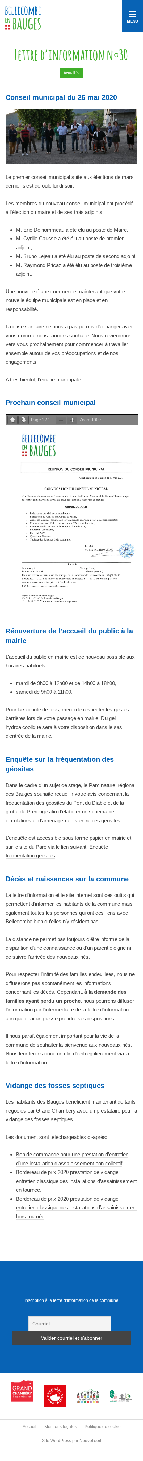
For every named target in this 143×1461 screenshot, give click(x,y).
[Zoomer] (72, 420)
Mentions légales (60, 1426)
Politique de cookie (103, 1426)
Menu (132, 21)
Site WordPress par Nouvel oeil (71, 1440)
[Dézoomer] (61, 420)
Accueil (29, 1426)
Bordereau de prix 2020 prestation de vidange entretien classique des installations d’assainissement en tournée (76, 1181)
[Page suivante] (23, 420)
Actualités (72, 73)
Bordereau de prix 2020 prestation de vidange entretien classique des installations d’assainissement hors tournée (76, 1207)
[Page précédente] (12, 420)
